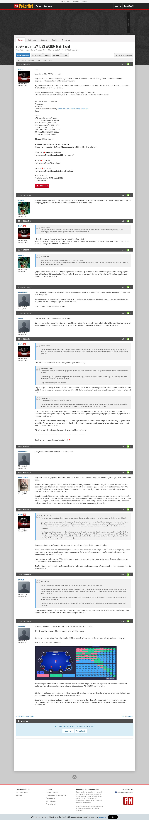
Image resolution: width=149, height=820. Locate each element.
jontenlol (21, 626)
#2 (123, 195)
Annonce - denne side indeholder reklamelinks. (35, 60)
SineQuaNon (23, 477)
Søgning (44, 40)
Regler (54, 40)
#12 (122, 621)
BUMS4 (21, 580)
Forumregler (50, 798)
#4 (123, 250)
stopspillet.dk (77, 1)
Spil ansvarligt (68, 1)
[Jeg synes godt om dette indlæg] (128, 64)
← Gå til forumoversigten (25, 716)
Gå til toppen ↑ (127, 716)
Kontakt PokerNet (52, 792)
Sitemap (19, 795)
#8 (123, 446)
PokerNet (24, 6)
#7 (123, 339)
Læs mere (102, 817)
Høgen (20, 318)
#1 (123, 64)
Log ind (118, 6)
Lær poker (48, 6)
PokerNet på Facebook (125, 792)
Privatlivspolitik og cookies (56, 795)
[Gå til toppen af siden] (74, 778)
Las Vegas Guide (22, 792)
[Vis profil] (24, 76)
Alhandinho (22, 292)
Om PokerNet (51, 801)
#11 (122, 574)
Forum (38, 6)
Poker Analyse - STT (38, 50)
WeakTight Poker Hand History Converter (73, 109)
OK (113, 817)
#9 (123, 472)
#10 (122, 509)
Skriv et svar (24, 55)
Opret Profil (129, 6)
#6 (123, 313)
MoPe (20, 69)
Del (65, 55)
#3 (123, 221)
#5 (123, 287)
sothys (21, 200)
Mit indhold (66, 40)
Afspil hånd (43, 185)
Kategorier (32, 40)
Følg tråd (37, 55)
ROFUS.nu (85, 1)
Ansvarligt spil (51, 804)
